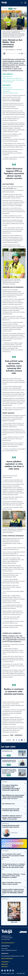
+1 (17, 8)
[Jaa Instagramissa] (14, 740)
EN (12, 843)
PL (15, 843)
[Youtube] (10, 970)
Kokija (14, 8)
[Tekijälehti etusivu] (4, 3)
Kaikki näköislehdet (6, 958)
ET (9, 843)
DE (6, 843)
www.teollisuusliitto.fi (7, 943)
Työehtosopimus (18, 735)
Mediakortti (4, 964)
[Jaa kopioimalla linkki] (24, 740)
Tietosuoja (4, 966)
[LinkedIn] (7, 970)
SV (18, 843)
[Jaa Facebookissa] (16, 740)
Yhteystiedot (4, 962)
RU (7, 846)
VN (3, 846)
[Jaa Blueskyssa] (22, 740)
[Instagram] (2, 970)
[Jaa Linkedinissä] (19, 740)
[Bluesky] (13, 970)
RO (22, 843)
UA (10, 846)
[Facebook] (5, 970)
